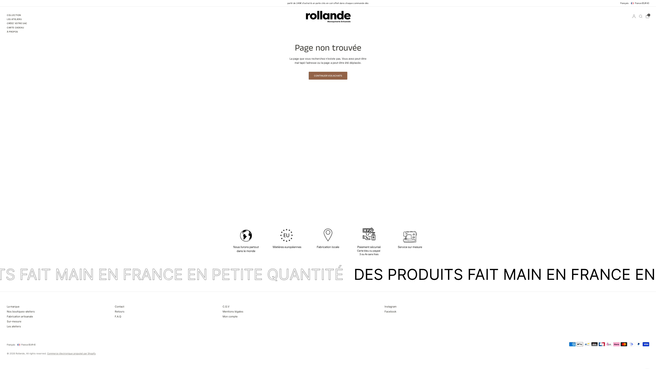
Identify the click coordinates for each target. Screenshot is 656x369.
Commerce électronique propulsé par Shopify (71, 353)
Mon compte (230, 316)
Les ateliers (14, 326)
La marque (13, 306)
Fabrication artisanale (20, 316)
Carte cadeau (15, 27)
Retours (119, 311)
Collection (14, 15)
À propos (12, 31)
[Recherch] (640, 16)
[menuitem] (17, 15)
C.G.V (226, 306)
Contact (119, 306)
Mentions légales (233, 311)
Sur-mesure (14, 321)
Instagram (391, 306)
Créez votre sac (17, 23)
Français (624, 3)
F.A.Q (118, 316)
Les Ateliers (14, 19)
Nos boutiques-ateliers (21, 311)
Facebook (390, 311)
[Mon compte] (634, 16)
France (642, 3)
